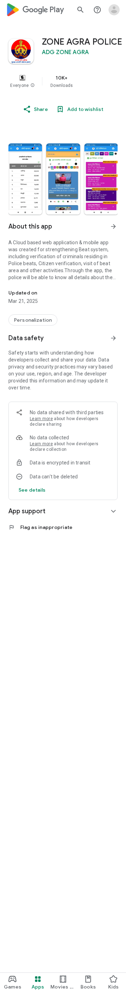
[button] (32, 85)
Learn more (41, 418)
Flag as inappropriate (40, 527)
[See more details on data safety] (32, 490)
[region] (63, 81)
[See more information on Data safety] (113, 338)
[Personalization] (32, 320)
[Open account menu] (114, 9)
